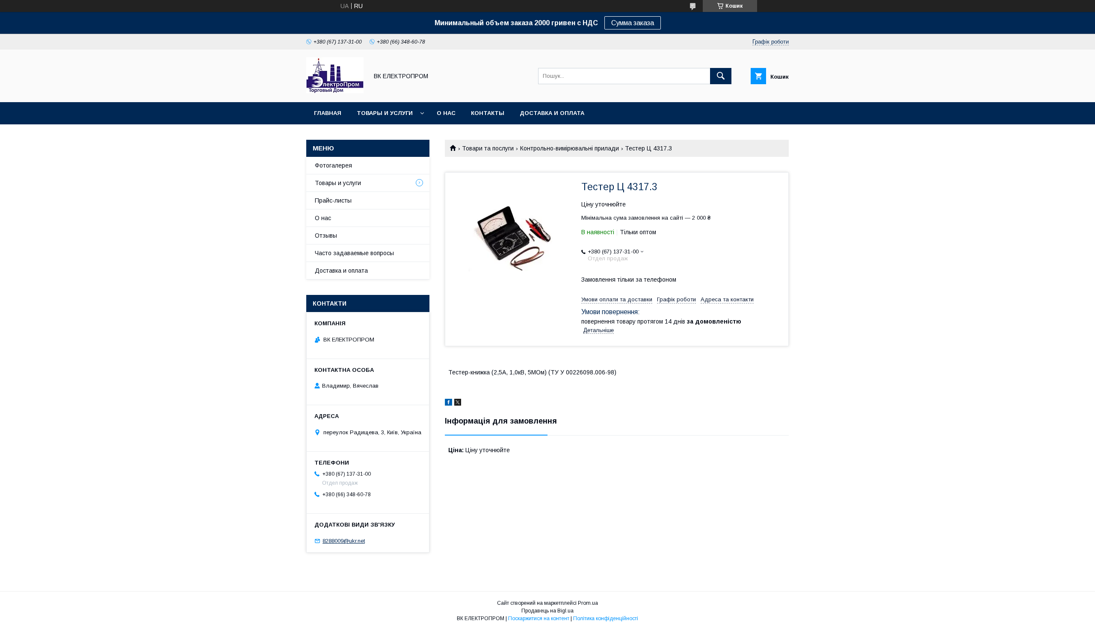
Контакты (487, 113)
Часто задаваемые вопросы (354, 253)
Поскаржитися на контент (538, 618)
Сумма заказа (632, 22)
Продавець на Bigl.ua (547, 611)
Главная (327, 113)
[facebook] (448, 403)
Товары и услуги (385, 113)
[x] (457, 403)
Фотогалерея (333, 165)
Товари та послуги (488, 148)
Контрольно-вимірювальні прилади (569, 148)
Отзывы (326, 235)
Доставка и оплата (552, 113)
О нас (446, 113)
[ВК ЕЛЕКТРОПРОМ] (335, 91)
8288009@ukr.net (344, 541)
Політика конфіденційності (605, 618)
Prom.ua (588, 603)
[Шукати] (720, 76)
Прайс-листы (333, 200)
